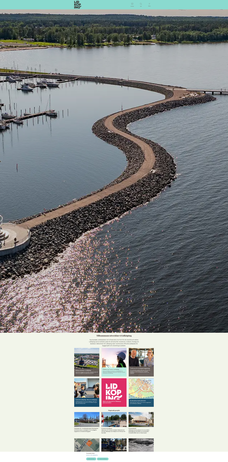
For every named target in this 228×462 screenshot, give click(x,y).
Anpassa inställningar (103, 458)
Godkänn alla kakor (91, 458)
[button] (132, 4)
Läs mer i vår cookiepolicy (92, 455)
